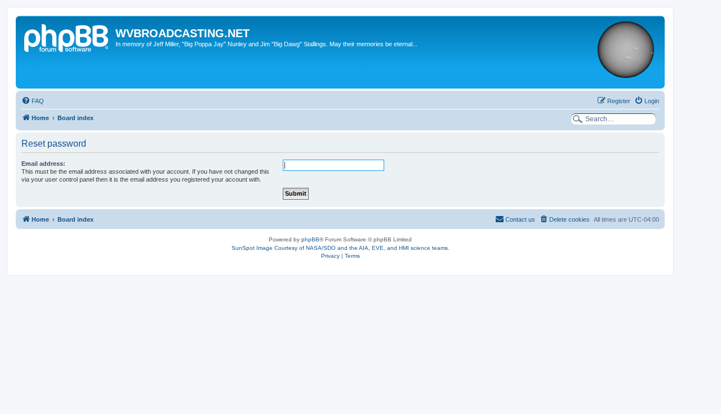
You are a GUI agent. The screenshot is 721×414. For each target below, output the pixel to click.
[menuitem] (32, 101)
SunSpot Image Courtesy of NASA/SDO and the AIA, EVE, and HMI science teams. (340, 248)
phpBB (310, 239)
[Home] (67, 37)
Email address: (43, 163)
